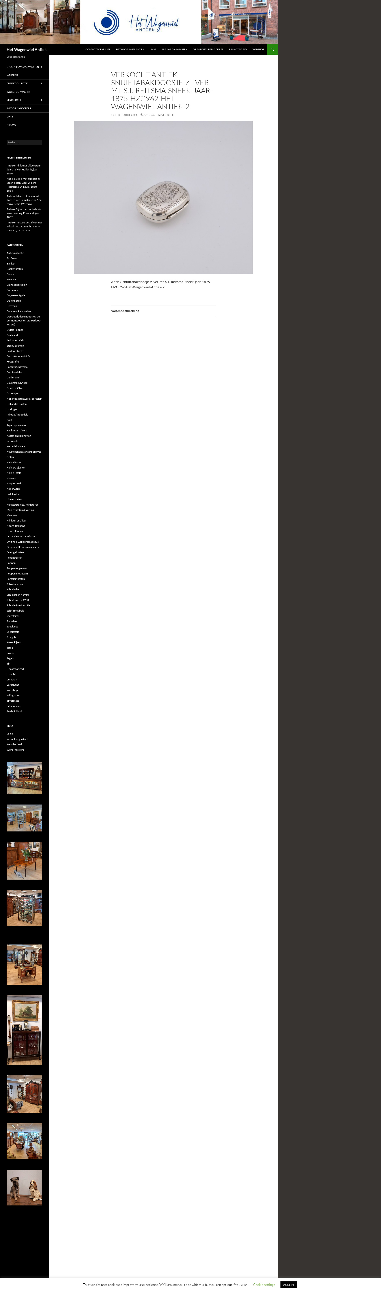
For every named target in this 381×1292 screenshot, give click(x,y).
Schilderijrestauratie (18, 605)
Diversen (12, 306)
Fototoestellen (15, 372)
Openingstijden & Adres (208, 49)
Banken (11, 263)
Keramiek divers (16, 446)
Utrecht (11, 674)
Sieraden (12, 621)
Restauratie (14, 99)
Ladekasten (13, 494)
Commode (13, 290)
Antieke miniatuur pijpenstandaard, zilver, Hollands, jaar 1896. (24, 169)
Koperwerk (13, 488)
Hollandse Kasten (17, 404)
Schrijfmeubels (15, 610)
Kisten (10, 457)
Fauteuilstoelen (15, 351)
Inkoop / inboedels (19, 108)
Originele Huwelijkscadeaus (23, 547)
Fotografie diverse (17, 366)
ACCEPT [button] (288, 1284)
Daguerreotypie (16, 295)
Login (10, 733)
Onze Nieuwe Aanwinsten (23, 66)
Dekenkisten (14, 300)
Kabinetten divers (17, 430)
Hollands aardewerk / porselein (24, 398)
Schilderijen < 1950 (18, 600)
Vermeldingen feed (17, 739)
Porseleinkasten (16, 578)
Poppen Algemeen (17, 568)
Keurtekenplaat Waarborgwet (24, 451)
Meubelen (12, 515)
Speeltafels (13, 631)
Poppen (11, 563)
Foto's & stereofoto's (18, 356)
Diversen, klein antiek (19, 311)
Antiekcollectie (17, 83)
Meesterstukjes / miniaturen (23, 504)
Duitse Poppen (15, 329)
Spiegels (11, 637)
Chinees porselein (17, 284)
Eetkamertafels (15, 340)
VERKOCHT (168, 115)
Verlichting (13, 684)
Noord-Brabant (16, 525)
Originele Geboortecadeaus (23, 541)
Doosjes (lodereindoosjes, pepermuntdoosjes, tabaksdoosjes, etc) (24, 320)
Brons (10, 274)
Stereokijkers (14, 642)
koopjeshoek (14, 483)
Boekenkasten (15, 268)
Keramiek (12, 441)
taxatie (10, 653)
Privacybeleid (238, 49)
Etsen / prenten (15, 345)
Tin (8, 663)
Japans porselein (16, 425)
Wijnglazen (13, 695)
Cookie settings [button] (264, 1285)
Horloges (12, 409)
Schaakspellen (15, 584)
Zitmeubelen (14, 706)
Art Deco (12, 258)
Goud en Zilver (15, 388)
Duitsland (12, 335)
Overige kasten (15, 552)
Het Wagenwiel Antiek (27, 49)
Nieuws (11, 124)
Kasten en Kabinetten (19, 435)
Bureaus (11, 279)
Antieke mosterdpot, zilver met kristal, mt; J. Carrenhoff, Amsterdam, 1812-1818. (24, 226)
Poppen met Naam (17, 573)
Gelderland (13, 377)
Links (153, 49)
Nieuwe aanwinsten (174, 49)
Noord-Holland (15, 531)
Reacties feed (14, 744)
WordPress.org (15, 749)
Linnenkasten (14, 499)
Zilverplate (13, 700)
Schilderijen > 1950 (18, 594)
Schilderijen (13, 589)
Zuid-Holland (14, 711)
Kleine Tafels (14, 472)
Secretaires (13, 616)
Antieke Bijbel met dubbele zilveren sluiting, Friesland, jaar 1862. (24, 213)
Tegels (10, 658)
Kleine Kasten (14, 462)
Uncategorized (15, 669)
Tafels (10, 647)
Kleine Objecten (16, 467)
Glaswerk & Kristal (17, 382)
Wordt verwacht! (18, 91)
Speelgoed (13, 626)
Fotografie (13, 361)
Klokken (11, 478)
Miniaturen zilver (16, 520)
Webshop (258, 49)
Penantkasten (14, 557)
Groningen (13, 393)
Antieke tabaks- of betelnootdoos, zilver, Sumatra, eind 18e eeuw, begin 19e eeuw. (24, 200)
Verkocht (12, 679)
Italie (9, 419)
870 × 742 (149, 115)
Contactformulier (98, 49)
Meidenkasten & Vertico (20, 510)
